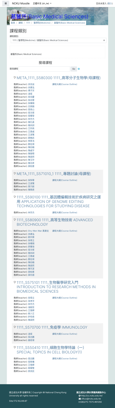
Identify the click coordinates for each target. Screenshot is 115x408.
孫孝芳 (31, 301)
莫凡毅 (31, 186)
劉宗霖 (31, 237)
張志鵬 (31, 337)
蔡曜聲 (31, 368)
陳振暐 (31, 153)
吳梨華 (31, 180)
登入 (110, 3)
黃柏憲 (31, 166)
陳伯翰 (31, 147)
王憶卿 (31, 310)
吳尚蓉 (31, 100)
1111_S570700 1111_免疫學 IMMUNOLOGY (52, 327)
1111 (28, 22)
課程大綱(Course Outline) (64, 84)
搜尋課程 (14, 68)
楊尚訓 (31, 125)
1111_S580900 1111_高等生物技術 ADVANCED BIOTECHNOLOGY (55, 222)
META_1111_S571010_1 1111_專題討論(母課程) (54, 174)
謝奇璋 (31, 340)
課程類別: (14, 36)
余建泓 (31, 87)
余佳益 (31, 84)
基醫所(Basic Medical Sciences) (69, 22)
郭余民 (31, 371)
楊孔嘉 (31, 122)
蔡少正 (31, 313)
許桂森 (31, 316)
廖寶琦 (31, 246)
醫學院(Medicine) (42, 22)
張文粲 (31, 112)
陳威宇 (31, 150)
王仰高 (31, 128)
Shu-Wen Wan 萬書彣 (38, 230)
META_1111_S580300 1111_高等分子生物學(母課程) (59, 78)
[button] (79, 69)
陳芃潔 (31, 268)
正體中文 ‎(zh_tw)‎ (41, 3)
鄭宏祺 (31, 144)
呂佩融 (31, 106)
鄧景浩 (31, 141)
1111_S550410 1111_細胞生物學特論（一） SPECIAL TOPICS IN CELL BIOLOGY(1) (51, 349)
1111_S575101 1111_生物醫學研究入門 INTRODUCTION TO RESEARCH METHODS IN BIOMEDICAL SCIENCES (56, 286)
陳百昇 (31, 163)
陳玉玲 (31, 159)
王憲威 (31, 131)
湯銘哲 (31, 307)
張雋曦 (31, 361)
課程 (21, 22)
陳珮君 (31, 189)
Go (73, 68)
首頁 (13, 22)
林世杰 (31, 119)
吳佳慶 (31, 96)
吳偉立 (31, 240)
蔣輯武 (31, 138)
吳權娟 (31, 103)
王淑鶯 (31, 134)
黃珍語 (31, 275)
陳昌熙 (31, 156)
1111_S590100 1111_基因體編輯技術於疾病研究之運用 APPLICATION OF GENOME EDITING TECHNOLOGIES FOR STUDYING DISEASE (59, 201)
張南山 (31, 109)
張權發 (31, 115)
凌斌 (30, 93)
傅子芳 (31, 90)
